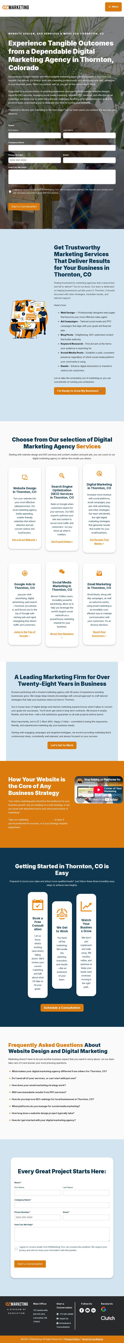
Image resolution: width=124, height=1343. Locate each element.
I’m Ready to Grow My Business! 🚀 (79, 390)
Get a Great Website (23, 539)
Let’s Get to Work (62, 745)
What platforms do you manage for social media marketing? (46, 1106)
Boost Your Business (62, 633)
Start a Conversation (24, 206)
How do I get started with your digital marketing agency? (44, 1120)
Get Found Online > (62, 541)
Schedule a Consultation (62, 1008)
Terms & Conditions (92, 1339)
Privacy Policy (72, 1339)
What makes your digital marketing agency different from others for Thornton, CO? (59, 1071)
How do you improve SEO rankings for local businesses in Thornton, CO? (53, 1099)
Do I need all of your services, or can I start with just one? (44, 1078)
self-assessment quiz (41, 819)
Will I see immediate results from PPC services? (39, 1092)
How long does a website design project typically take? (43, 1113)
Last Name (68, 130)
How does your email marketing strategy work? (39, 1085)
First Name (13, 130)
